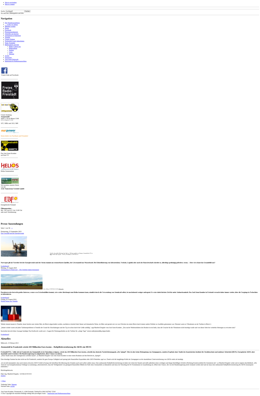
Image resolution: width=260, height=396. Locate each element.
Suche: (3, 11)
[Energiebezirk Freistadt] (10, 203)
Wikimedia (60, 289)
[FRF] (9, 111)
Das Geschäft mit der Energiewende (12, 233)
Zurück (3, 376)
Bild (51, 254)
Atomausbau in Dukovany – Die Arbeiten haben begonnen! (20, 270)
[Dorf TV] (9, 150)
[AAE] (10, 184)
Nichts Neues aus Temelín (9, 301)
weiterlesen (5, 266)
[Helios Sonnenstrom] (10, 170)
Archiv (12, 386)
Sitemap (14, 384)
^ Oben (3, 381)
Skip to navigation (11, 2)
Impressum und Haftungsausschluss (59, 393)
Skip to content (10, 4)
